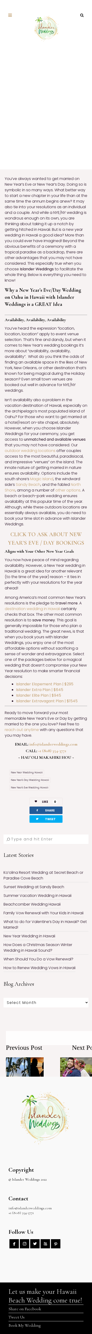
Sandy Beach (28, 484)
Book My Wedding (24, 1325)
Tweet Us (16, 1317)
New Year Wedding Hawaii (27, 772)
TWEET (45, 819)
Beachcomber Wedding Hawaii (32, 904)
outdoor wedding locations (30, 450)
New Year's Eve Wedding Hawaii (29, 787)
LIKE (49, 802)
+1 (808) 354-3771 (52, 750)
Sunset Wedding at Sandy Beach (34, 887)
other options (67, 490)
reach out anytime (22, 729)
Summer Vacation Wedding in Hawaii (37, 895)
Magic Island (41, 479)
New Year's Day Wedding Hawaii (30, 780)
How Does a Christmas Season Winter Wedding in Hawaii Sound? (38, 947)
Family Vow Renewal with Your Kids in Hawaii (44, 913)
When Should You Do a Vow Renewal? (38, 959)
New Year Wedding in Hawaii (29, 936)
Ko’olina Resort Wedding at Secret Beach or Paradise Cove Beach (43, 875)
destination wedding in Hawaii (32, 608)
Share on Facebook (24, 1308)
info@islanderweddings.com (53, 744)
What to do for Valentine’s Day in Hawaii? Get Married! (45, 924)
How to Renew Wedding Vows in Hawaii (39, 968)
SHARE (45, 810)
